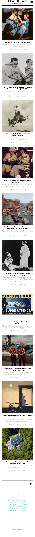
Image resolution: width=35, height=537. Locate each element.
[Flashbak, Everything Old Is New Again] (17, 2)
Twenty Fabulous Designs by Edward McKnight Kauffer (17, 323)
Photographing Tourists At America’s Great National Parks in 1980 (17, 369)
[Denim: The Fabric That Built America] (17, 24)
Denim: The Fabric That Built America (17, 42)
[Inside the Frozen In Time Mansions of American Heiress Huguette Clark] (17, 444)
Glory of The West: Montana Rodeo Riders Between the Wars (17, 134)
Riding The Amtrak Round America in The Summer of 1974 (17, 181)
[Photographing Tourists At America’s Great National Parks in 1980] (17, 350)
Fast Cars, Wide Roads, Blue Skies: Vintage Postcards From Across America (17, 228)
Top (27, 484)
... (22, 46)
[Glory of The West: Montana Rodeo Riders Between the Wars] (17, 116)
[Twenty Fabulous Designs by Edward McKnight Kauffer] (17, 304)
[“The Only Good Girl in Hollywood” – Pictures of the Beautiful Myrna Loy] (17, 255)
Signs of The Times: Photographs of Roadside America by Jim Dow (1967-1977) (17, 88)
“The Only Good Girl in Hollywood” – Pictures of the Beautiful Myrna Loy (17, 274)
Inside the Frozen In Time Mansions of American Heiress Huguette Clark (17, 462)
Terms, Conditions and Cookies (18, 506)
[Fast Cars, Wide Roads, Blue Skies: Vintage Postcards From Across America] (17, 209)
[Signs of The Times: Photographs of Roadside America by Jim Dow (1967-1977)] (17, 69)
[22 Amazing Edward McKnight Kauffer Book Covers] (17, 397)
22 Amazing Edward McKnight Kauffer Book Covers (17, 416)
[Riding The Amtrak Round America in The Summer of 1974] (17, 162)
